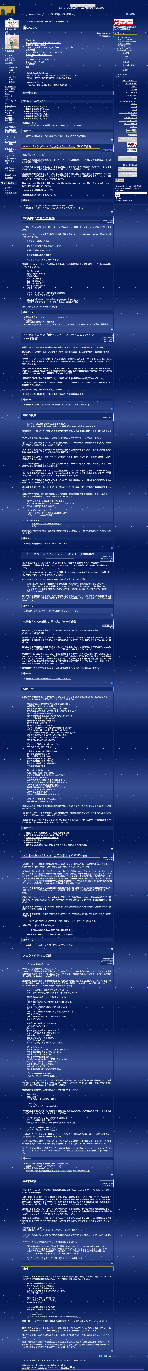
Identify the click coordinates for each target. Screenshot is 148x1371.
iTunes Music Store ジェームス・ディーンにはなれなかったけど (52, 324)
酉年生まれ (30, 40)
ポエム (125, 56)
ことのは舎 (9, 19)
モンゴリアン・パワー (35, 205)
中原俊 (27, 621)
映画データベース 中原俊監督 (48, 679)
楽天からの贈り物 (10, 30)
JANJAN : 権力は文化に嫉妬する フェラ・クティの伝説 (49, 1171)
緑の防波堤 (30, 64)
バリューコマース (130, 124)
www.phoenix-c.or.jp (125, 200)
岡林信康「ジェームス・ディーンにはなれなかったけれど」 (51, 317)
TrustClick (133, 127)
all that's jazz (27, 14)
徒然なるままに (124, 50)
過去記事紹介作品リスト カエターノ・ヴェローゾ (46, 544)
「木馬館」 (51, 264)
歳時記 (125, 70)
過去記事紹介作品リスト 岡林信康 (40, 322)
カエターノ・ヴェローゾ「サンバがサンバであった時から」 (51, 945)
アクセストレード (130, 118)
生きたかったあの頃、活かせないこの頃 (42, 845)
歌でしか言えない (44, 85)
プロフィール (123, 48)
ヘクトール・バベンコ (37, 855)
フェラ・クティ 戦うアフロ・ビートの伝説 (59, 1258)
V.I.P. (39, 1076)
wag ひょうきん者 (124, 39)
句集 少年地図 (45, 218)
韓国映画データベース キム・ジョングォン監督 (55, 208)
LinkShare (128, 121)
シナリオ (126, 59)
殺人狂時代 (55, 934)
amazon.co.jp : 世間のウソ (108, 1184)
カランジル (61, 855)
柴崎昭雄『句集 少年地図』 (37, 45)
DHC (135, 98)
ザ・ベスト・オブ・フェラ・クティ (83, 1151)
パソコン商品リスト (129, 81)
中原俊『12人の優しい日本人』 (39, 55)
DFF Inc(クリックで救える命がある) (47, 524)
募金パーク (36, 526)
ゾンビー (41, 1106)
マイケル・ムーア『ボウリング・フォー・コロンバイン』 (50, 48)
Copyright (25, 1368)
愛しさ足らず (61, 835)
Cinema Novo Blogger (34, 21)
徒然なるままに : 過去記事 (48, 14)
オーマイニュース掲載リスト (56, 21)
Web (119, 198)
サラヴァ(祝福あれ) (51, 838)
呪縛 (27, 67)
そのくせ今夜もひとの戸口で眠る (72, 136)
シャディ (134, 107)
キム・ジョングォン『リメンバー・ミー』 (43, 43)
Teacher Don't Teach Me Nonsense (51, 1317)
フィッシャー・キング (62, 554)
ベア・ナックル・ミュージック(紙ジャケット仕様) (10, 140)
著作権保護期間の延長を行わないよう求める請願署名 (125, 28)
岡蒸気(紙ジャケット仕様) (10, 169)
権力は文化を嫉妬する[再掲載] (38, 1163)
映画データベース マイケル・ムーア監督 (59, 405)
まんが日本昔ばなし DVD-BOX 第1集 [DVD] (10, 90)
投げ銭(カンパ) (66, 1360)
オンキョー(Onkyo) (130, 95)
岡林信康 (30, 300)
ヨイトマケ (38, 840)
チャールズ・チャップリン (38, 934)
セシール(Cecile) (131, 84)
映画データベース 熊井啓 (48, 833)
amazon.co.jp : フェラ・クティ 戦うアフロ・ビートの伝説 (107, 961)
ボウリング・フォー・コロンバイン (71, 334)
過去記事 (126, 53)
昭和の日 (29, 843)
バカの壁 (46, 1190)
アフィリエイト (44, 1360)
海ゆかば (37, 843)
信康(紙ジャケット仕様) (10, 150)
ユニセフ (26, 480)
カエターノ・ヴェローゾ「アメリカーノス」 (44, 1166)
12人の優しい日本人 (46, 621)
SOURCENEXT (11, 193)
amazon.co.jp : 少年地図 (108, 221)
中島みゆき (31, 82)
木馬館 (29, 320)
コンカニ (46, 473)
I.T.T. (39, 1130)
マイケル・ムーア (34, 334)
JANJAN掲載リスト (81, 1171)
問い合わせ (65, 1368)
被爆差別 (39, 190)
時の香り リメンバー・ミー (94, 167)
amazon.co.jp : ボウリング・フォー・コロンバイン (107, 339)
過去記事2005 (68, 14)
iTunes (81, 324)
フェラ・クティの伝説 (35, 62)
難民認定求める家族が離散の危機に (41, 835)
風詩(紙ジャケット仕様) (10, 176)
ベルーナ (134, 90)
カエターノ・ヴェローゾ (37, 510)
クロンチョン (59, 471)
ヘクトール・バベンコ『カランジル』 (41, 60)
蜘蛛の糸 (29, 840)
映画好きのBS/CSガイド (96, 8)
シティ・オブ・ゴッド (94, 871)
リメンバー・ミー (62, 146)
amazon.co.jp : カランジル (108, 858)
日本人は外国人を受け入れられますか (41, 136)
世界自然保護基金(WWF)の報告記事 (97, 1211)
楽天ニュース (10, 34)
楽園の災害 (30, 50)
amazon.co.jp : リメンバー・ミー (107, 150)
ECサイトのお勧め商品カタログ (72, 8)
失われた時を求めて (60, 1163)
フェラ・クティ (33, 955)
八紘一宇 (29, 57)
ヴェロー (32, 515)
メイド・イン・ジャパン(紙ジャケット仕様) (10, 159)
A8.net (134, 110)
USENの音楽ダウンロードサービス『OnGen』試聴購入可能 (52, 302)
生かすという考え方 (34, 838)
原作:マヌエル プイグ (94, 878)
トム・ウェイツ (39, 579)
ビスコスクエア (131, 92)
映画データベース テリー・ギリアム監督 (54, 611)
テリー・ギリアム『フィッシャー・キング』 (44, 52)
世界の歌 (126, 62)
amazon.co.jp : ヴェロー (108, 418)
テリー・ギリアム (34, 554)
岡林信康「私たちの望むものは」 (40, 1168)
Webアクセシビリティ (126, 41)
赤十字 (34, 480)
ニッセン (134, 87)
